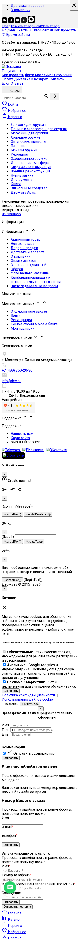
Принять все (30, 704)
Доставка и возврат (27, 6)
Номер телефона (16, 875)
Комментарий (13, 747)
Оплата (7, 79)
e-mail (7, 827)
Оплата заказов (23, 260)
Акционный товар (25, 239)
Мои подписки (22, 328)
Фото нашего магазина (30, 273)
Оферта (17, 269)
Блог (6, 83)
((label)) (8, 536)
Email (6, 734)
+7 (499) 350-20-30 (17, 30)
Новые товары (23, 244)
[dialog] (40, 733)
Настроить (11, 704)
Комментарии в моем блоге (34, 324)
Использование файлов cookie (27, 699)
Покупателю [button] (12, 71)
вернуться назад (15, 210)
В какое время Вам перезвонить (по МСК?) (38, 884)
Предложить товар (18, 26)
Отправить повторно (17, 906)
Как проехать (65, 30)
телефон (9, 835)
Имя (5, 725)
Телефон (9, 730)
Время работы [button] (16, 35)
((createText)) (34, 541)
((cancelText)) (12, 514)
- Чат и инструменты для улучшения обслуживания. (39, 684)
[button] (40, 230)
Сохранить (11, 690)
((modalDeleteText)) (38, 514)
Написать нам (22, 434)
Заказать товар (47, 26)
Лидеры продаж (24, 248)
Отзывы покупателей (28, 265)
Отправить (11, 758)
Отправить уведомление (31, 753)
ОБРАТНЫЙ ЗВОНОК (25, 442)
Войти (15, 315)
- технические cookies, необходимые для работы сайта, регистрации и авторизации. (39, 656)
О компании (20, 10)
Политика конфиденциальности (28, 695)
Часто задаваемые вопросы (34, 286)
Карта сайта (20, 438)
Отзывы (17, 83)
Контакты (56, 79)
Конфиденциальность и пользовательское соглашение (37, 279)
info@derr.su (43, 30)
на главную (11, 214)
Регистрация (21, 320)
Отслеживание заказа (29, 311)
